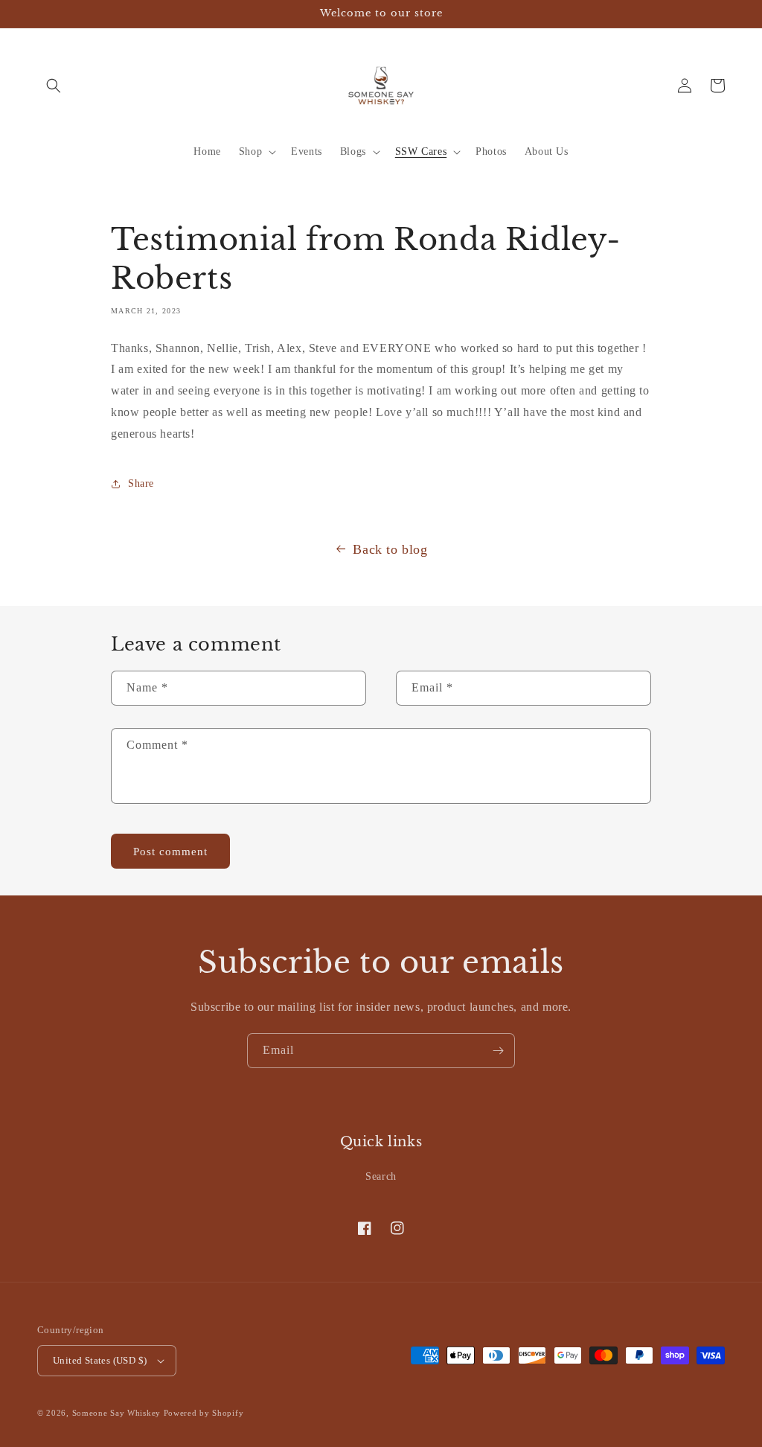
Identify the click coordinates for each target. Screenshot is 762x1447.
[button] (53, 85)
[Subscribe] (497, 1050)
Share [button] (141, 483)
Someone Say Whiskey (116, 1412)
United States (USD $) (100, 1360)
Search (381, 1176)
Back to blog (390, 549)
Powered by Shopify (204, 1412)
